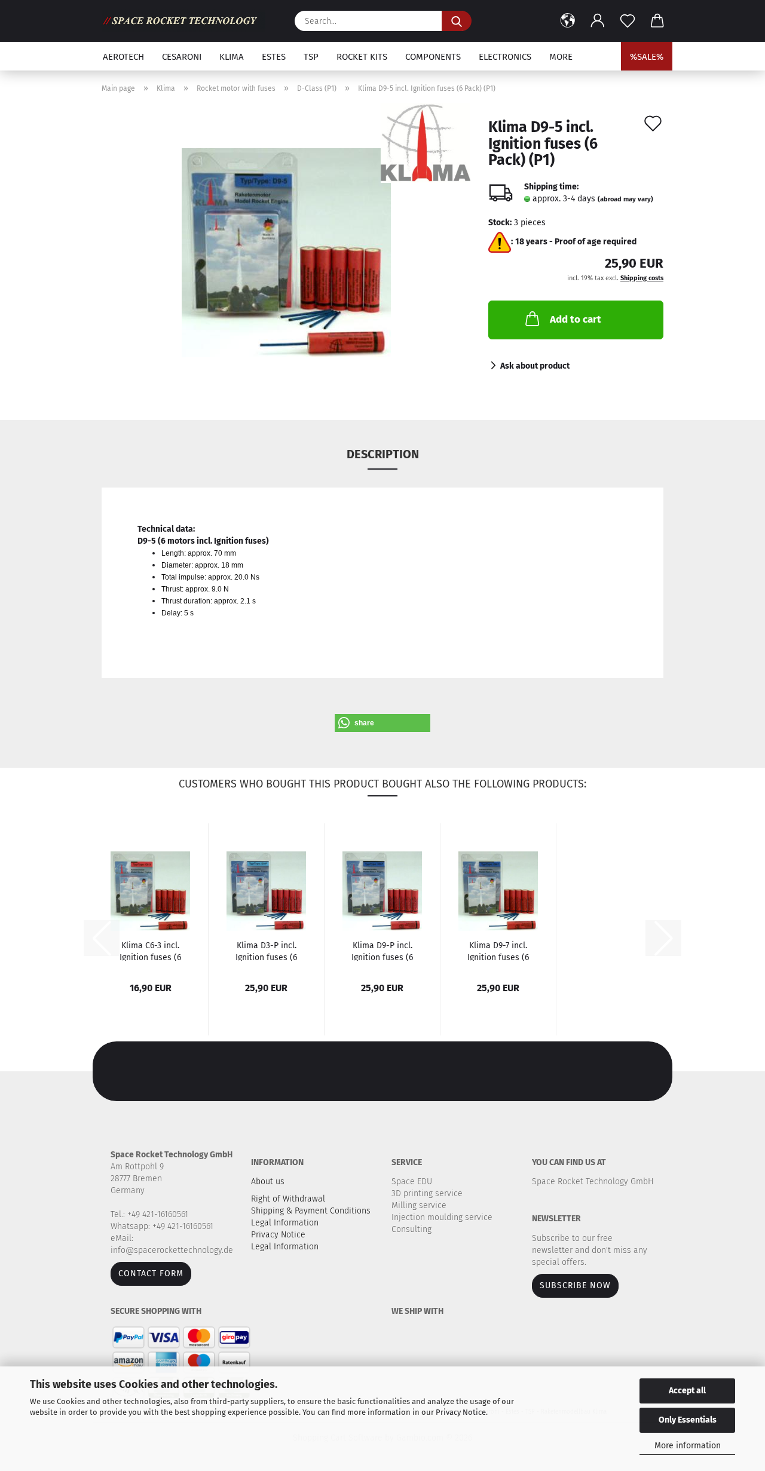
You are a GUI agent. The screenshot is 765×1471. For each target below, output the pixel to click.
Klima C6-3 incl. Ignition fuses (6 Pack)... (150, 950)
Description (383, 454)
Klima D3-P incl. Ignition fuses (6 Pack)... (266, 950)
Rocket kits (361, 56)
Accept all (687, 1391)
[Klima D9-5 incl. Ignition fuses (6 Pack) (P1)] (286, 252)
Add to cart (575, 319)
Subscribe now (575, 1285)
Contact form (150, 1273)
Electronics (505, 56)
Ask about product (535, 366)
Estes (274, 56)
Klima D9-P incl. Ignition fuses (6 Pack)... (382, 950)
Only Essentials (688, 1420)
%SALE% (646, 56)
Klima (231, 56)
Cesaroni (181, 56)
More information (687, 1446)
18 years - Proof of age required (576, 242)
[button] (568, 21)
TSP (311, 56)
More (561, 56)
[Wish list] (627, 21)
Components (433, 56)
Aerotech (123, 56)
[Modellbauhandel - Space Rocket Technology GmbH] (188, 21)
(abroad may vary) (625, 199)
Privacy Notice (461, 1412)
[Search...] (457, 21)
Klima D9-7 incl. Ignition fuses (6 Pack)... (498, 950)
